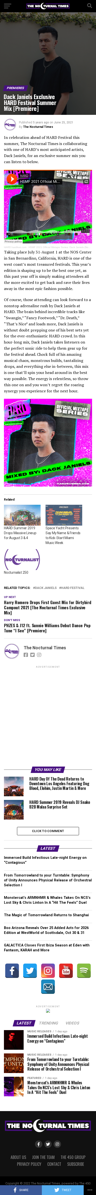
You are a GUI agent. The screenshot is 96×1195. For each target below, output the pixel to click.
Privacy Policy (29, 1164)
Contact (54, 1164)
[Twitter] (30, 970)
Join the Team (43, 1157)
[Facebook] (12, 970)
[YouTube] (66, 970)
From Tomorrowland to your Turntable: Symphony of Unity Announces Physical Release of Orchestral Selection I (48, 880)
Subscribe (75, 1164)
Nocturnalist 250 (16, 572)
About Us (18, 1157)
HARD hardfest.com (15, 247)
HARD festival (72, 588)
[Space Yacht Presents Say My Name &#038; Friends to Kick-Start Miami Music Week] (64, 515)
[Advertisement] (48, 717)
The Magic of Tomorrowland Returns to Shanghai (46, 915)
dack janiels (46, 588)
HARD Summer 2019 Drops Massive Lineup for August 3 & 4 (20, 533)
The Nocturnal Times (38, 127)
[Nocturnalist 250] (22, 559)
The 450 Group (73, 1157)
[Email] (48, 986)
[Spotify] (84, 970)
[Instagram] (48, 970)
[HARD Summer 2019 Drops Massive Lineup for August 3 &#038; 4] (22, 515)
